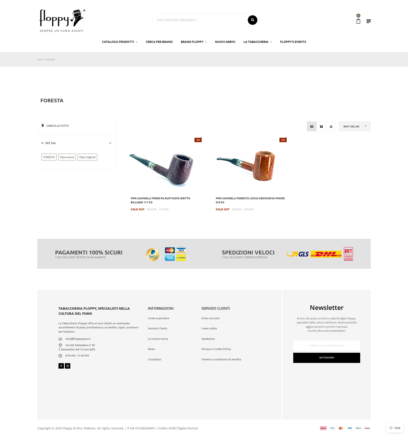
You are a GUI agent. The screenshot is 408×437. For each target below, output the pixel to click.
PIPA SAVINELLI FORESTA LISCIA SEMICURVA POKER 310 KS (250, 200)
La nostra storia (158, 339)
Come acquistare (158, 318)
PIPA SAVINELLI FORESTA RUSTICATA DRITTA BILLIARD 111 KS (160, 200)
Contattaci (154, 359)
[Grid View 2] (321, 126)
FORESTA (49, 157)
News (151, 349)
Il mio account (210, 318)
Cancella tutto (57, 126)
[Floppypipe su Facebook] (61, 366)
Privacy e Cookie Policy (216, 349)
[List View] (331, 126)
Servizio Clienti (157, 328)
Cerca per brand (159, 42)
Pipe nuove (67, 157)
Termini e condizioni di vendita (221, 359)
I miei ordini (209, 328)
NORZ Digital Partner (183, 428)
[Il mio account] (369, 21)
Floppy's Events (293, 42)
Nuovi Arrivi (225, 42)
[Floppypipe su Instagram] (67, 366)
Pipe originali (87, 157)
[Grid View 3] (312, 126)
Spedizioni (208, 339)
